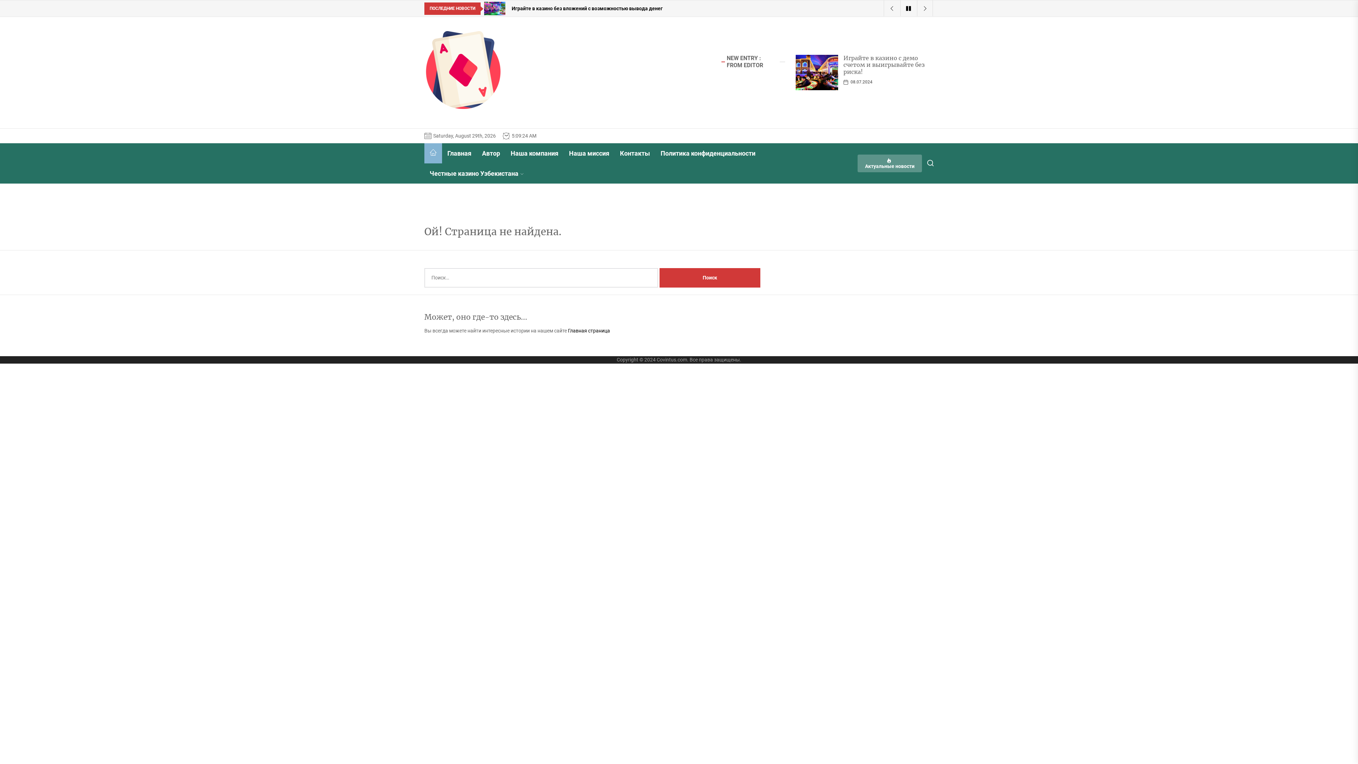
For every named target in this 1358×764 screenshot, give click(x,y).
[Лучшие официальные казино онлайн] (817, 72)
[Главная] (433, 153)
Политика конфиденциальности (708, 153)
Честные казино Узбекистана (474, 173)
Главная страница (589, 331)
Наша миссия (589, 153)
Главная (459, 153)
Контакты (635, 153)
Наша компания (534, 153)
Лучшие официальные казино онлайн (877, 61)
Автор (491, 153)
